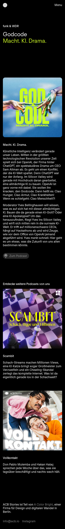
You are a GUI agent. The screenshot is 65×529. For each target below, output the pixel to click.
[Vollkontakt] (32, 420)
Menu (58, 5)
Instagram (29, 521)
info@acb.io (11, 521)
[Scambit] (32, 318)
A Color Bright (43, 504)
